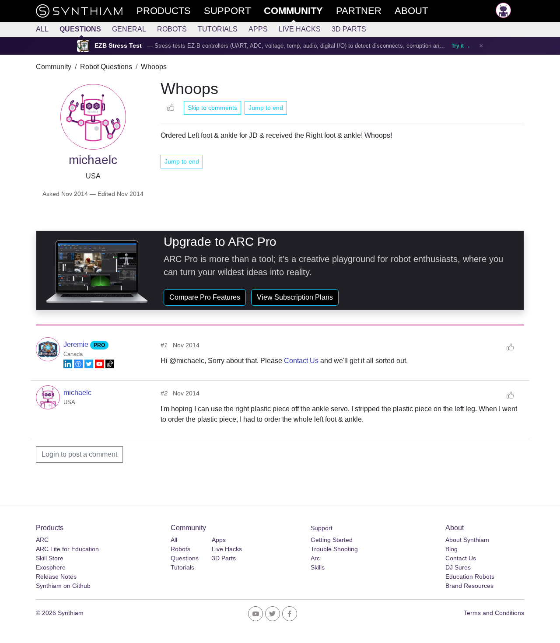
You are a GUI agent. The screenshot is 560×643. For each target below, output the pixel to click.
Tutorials (218, 29)
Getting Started (332, 539)
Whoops (154, 66)
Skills (318, 567)
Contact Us (301, 360)
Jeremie (76, 344)
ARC (42, 539)
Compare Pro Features (204, 297)
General (129, 29)
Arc (315, 558)
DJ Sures (458, 567)
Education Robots (469, 576)
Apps (258, 29)
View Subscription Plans (295, 297)
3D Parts (349, 29)
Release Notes (56, 576)
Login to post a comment (79, 454)
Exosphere (51, 567)
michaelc (77, 392)
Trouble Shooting (334, 548)
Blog (451, 548)
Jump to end (265, 107)
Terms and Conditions (494, 612)
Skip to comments (212, 107)
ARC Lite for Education (67, 548)
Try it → (461, 46)
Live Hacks (300, 29)
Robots (172, 29)
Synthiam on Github (63, 585)
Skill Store (49, 558)
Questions (80, 29)
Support (321, 527)
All (42, 29)
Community (53, 66)
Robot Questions (106, 66)
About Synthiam (467, 539)
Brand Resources (469, 585)
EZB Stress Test (118, 45)
